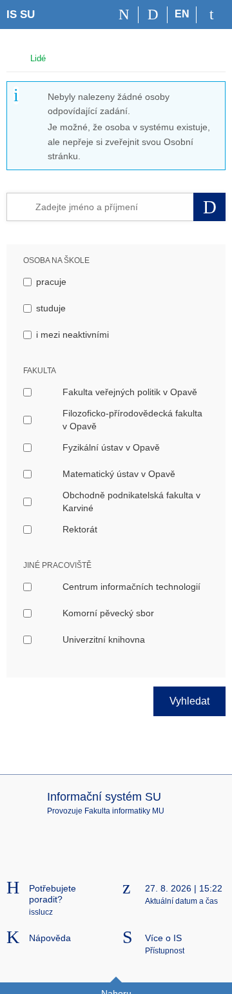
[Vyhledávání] (153, 14)
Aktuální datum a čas (181, 901)
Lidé (38, 58)
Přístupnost (164, 950)
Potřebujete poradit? (52, 893)
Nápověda (50, 938)
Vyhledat (189, 701)
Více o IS (163, 938)
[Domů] (124, 14)
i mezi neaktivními (72, 334)
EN (182, 13)
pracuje (51, 282)
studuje (51, 308)
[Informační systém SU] (11, 57)
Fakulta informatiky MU (124, 810)
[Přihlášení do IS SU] (211, 14)
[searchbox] (111, 207)
